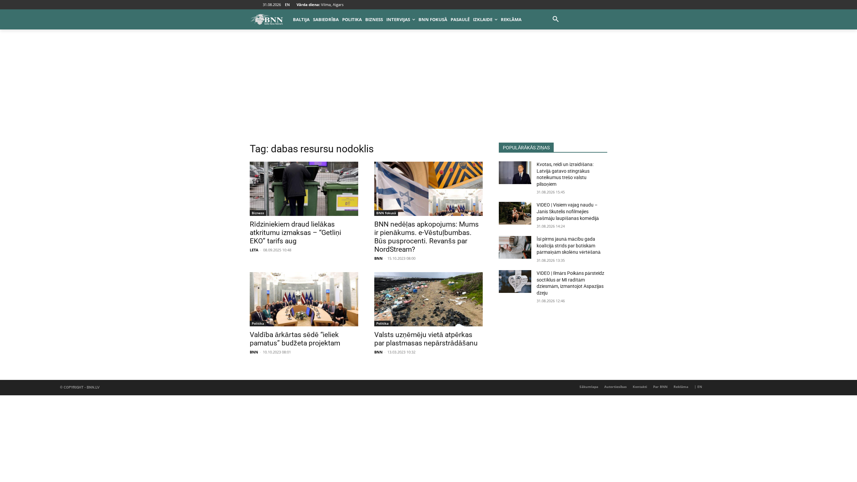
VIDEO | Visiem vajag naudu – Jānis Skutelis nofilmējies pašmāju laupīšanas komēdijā (568, 211)
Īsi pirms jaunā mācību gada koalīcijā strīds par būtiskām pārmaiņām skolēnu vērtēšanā (569, 245)
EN (287, 4)
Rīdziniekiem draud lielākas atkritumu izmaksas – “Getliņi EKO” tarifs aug (295, 232)
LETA (254, 249)
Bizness (258, 213)
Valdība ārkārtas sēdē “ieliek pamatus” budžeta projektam (295, 339)
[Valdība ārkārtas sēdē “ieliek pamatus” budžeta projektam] (304, 299)
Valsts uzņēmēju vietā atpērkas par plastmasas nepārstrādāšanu (426, 339)
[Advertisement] (428, 92)
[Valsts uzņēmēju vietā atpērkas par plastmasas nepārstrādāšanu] (428, 299)
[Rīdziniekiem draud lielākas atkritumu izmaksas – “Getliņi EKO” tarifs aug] (304, 189)
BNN (378, 258)
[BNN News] (266, 19)
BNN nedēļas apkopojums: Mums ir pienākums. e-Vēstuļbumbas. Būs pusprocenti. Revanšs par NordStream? (426, 236)
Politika (258, 323)
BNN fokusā (386, 213)
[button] (555, 19)
